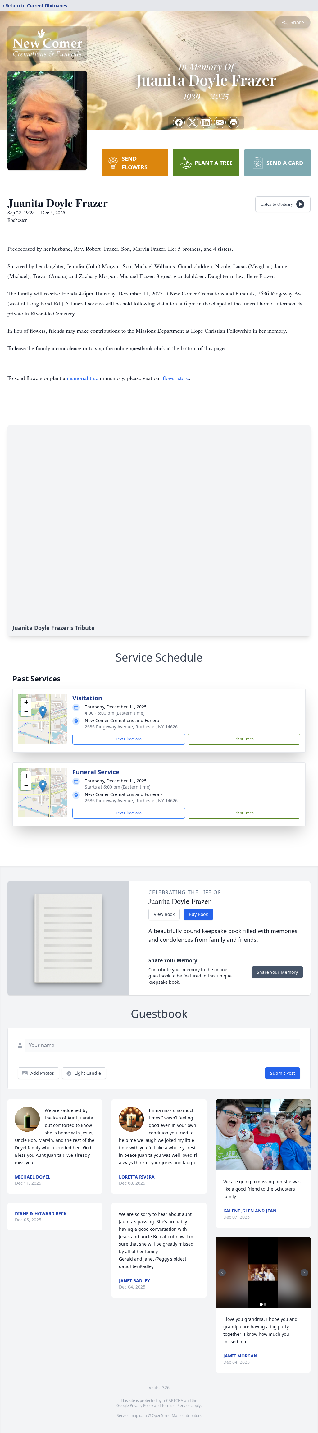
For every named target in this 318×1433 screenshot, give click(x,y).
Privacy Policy (141, 1405)
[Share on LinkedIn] (206, 122)
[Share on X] (192, 122)
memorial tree (82, 378)
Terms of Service (175, 1405)
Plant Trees (244, 739)
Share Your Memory (277, 972)
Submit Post (282, 1073)
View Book (164, 914)
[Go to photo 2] (265, 1304)
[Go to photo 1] (261, 1304)
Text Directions (129, 739)
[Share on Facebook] (178, 122)
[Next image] (304, 1272)
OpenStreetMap (165, 1415)
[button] (43, 712)
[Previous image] (222, 1272)
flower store (176, 378)
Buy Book (198, 914)
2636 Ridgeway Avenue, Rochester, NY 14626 (131, 727)
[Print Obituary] (233, 122)
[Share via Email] (219, 122)
